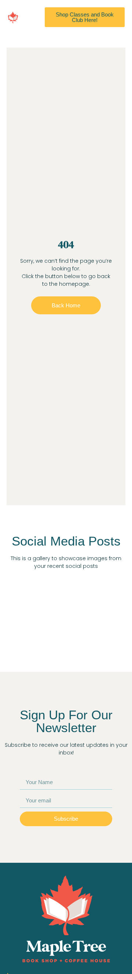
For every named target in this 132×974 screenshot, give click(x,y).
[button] (33, 17)
